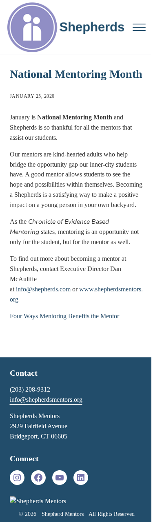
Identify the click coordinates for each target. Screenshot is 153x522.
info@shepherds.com (43, 289)
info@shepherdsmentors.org (46, 399)
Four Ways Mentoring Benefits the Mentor (64, 316)
